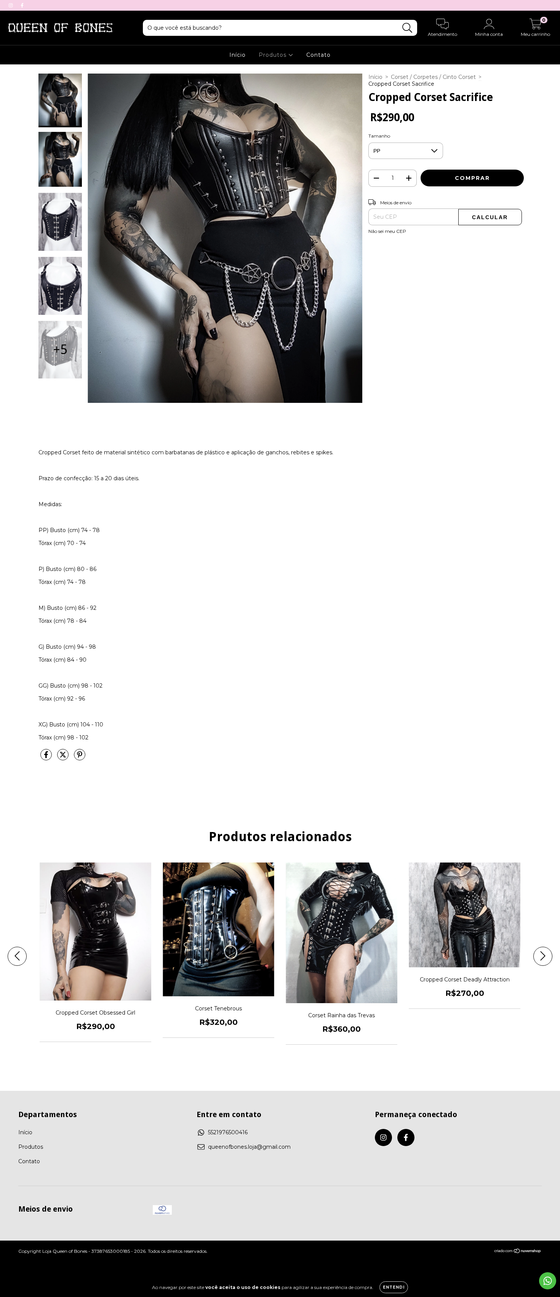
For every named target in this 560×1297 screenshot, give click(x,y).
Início (237, 54)
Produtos (273, 54)
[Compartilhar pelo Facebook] (46, 757)
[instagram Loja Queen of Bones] (11, 5)
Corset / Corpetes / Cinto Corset (433, 77)
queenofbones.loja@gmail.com (249, 1146)
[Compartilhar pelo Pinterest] (79, 757)
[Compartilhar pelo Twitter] (63, 757)
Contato (318, 54)
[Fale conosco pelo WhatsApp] (547, 1280)
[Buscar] (407, 28)
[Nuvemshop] (518, 1252)
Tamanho (379, 136)
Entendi (394, 1287)
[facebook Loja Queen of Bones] (22, 5)
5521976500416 (228, 1132)
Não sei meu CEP (387, 231)
